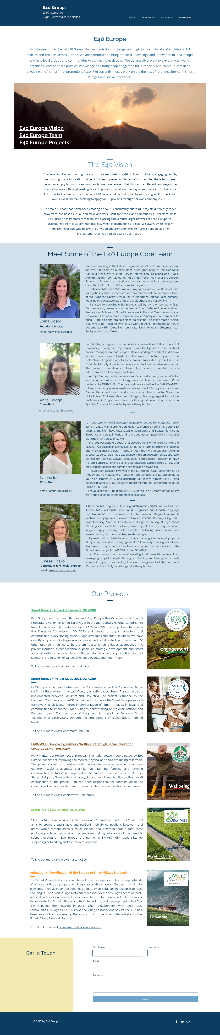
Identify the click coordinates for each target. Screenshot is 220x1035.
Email (96, 961)
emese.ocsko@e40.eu (62, 570)
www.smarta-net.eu (73, 859)
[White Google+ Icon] (188, 1022)
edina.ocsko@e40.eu (61, 331)
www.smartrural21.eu (74, 666)
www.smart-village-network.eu (80, 927)
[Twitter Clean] (182, 1022)
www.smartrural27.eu (74, 731)
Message (98, 975)
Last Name (153, 947)
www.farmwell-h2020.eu (77, 795)
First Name (99, 947)
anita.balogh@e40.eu (60, 410)
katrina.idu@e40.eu (60, 490)
